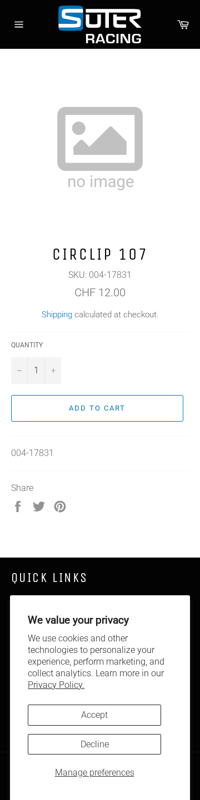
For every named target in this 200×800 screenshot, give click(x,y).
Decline (95, 744)
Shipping (57, 315)
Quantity (27, 345)
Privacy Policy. (56, 685)
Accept (94, 715)
